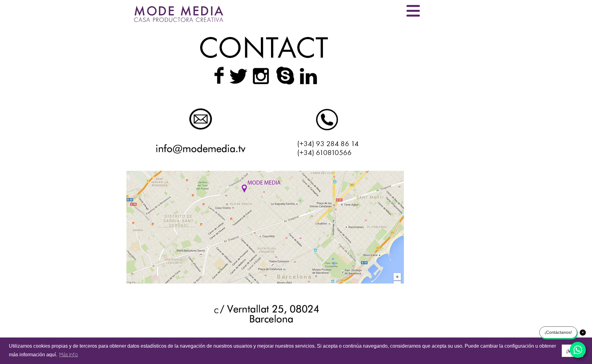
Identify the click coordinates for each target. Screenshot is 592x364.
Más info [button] (68, 354)
